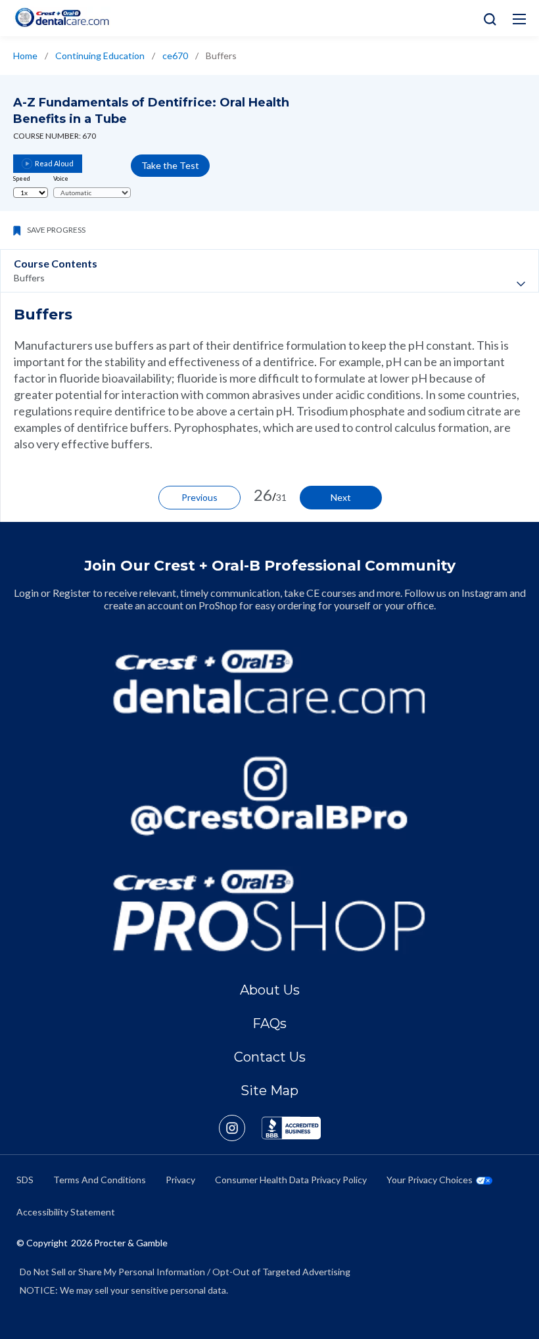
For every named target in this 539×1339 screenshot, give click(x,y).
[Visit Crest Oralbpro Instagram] (240, 1128)
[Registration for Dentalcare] (269, 681)
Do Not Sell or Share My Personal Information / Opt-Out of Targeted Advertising (185, 1271)
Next (341, 497)
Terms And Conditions (99, 1179)
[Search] (486, 18)
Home (25, 55)
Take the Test (170, 165)
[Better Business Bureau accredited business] (291, 1128)
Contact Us (270, 1057)
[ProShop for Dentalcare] (269, 910)
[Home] (61, 17)
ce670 (175, 55)
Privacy (180, 1179)
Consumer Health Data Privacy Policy (291, 1179)
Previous (199, 497)
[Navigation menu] (519, 19)
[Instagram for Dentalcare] (269, 796)
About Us (270, 990)
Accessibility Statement (65, 1211)
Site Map (269, 1090)
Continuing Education (100, 55)
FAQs (269, 1023)
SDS (25, 1179)
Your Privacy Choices (430, 1179)
